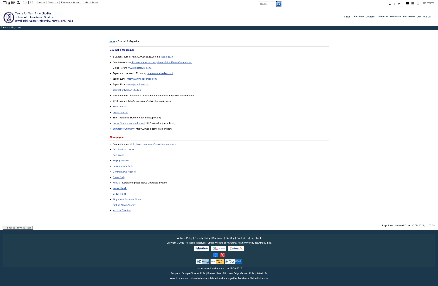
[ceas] (38, 17)
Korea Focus (120, 106)
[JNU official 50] (222, 255)
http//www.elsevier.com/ (160, 73)
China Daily (119, 177)
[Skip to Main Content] (5, 2)
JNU (25, 2)
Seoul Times (119, 193)
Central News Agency (124, 171)
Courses (370, 16)
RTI (32, 2)
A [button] (399, 4)
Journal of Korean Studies (127, 89)
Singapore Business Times (127, 199)
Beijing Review (120, 160)
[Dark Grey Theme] (412, 3)
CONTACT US (424, 16)
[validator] (203, 261)
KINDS (116, 182)
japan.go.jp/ (167, 56)
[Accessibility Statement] (9, 2)
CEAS (347, 16)
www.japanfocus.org (138, 84)
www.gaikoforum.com (139, 67)
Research (408, 17)
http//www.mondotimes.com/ (142, 78)
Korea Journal (120, 112)
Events (382, 17)
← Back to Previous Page (17, 227)
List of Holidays (90, 2)
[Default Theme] (418, 3)
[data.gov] (236, 248)
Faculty (358, 17)
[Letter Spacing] (18, 2)
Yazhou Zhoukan (122, 210)
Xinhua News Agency (124, 205)
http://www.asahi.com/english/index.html (152, 144)
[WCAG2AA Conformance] (217, 261)
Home (112, 41)
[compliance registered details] (233, 261)
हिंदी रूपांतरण (428, 3)
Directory (40, 2)
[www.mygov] (218, 248)
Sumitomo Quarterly (123, 128)
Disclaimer (218, 238)
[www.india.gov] (201, 248)
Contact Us (53, 2)
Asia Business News (123, 149)
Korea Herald (120, 188)
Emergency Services (71, 2)
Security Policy (202, 238)
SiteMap (230, 238)
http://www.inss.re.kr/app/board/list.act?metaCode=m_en (161, 62)
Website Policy (184, 238)
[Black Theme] (407, 3)
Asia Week (118, 155)
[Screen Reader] (13, 2)
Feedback (256, 238)
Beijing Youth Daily (123, 166)
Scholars (395, 17)
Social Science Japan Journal (129, 123)
